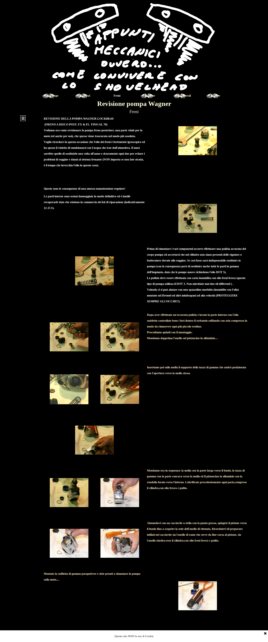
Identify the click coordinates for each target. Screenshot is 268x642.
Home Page (51, 95)
